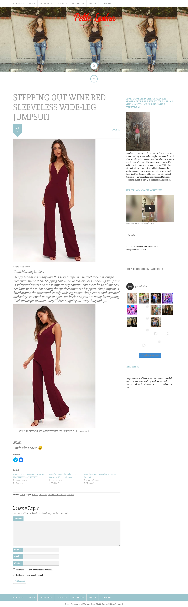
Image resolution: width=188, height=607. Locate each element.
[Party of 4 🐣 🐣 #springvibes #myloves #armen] (156, 322)
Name (17, 549)
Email (17, 556)
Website (17, 563)
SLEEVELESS (43, 495)
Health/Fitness (18, 3)
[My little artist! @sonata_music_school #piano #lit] (132, 322)
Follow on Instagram (151, 355)
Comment (18, 518)
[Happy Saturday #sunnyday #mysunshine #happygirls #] (156, 310)
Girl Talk (92, 3)
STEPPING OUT (53, 495)
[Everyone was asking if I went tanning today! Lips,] (156, 333)
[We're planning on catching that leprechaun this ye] (167, 345)
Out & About (62, 3)
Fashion (32, 3)
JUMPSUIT (34, 495)
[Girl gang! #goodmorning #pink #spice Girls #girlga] (132, 310)
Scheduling (106, 3)
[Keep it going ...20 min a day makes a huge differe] (144, 345)
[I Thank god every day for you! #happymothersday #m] (144, 298)
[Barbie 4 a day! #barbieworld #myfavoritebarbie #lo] (144, 310)
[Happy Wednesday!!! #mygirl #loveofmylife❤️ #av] (167, 322)
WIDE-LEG (62, 495)
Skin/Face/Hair (46, 3)
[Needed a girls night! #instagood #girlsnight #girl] (167, 310)
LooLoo (116, 129)
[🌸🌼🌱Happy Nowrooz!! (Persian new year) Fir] (132, 345)
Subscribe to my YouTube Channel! (140, 223)
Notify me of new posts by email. (29, 575)
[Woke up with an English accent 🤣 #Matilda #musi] (167, 333)
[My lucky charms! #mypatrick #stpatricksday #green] (156, 345)
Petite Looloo (94, 18)
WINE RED (70, 495)
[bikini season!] (150, 208)
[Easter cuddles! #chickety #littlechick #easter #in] (144, 322)
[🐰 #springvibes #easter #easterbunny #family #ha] (132, 333)
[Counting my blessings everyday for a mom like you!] (156, 298)
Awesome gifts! (78, 3)
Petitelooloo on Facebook (144, 269)
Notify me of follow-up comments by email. (34, 569)
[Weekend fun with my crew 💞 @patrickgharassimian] (132, 298)
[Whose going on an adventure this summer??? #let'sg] (167, 298)
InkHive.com (85, 604)
